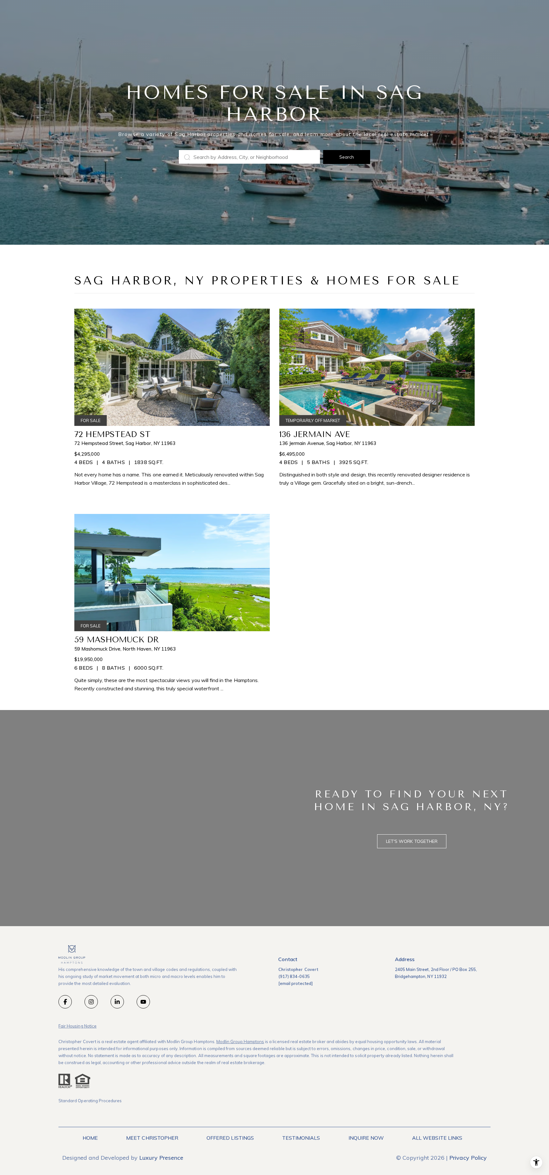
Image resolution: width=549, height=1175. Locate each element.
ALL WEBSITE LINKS (437, 1138)
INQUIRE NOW (366, 1138)
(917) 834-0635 (294, 976)
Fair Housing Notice (77, 1025)
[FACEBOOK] (65, 1001)
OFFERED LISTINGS (230, 1138)
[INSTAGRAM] (91, 1001)
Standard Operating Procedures (90, 1100)
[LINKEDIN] (117, 1001)
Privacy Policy (468, 1157)
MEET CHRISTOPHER (152, 1138)
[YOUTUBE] (143, 1001)
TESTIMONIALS (301, 1138)
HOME (90, 1138)
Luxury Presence (161, 1157)
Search (346, 157)
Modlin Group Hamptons (240, 1041)
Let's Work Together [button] (411, 841)
